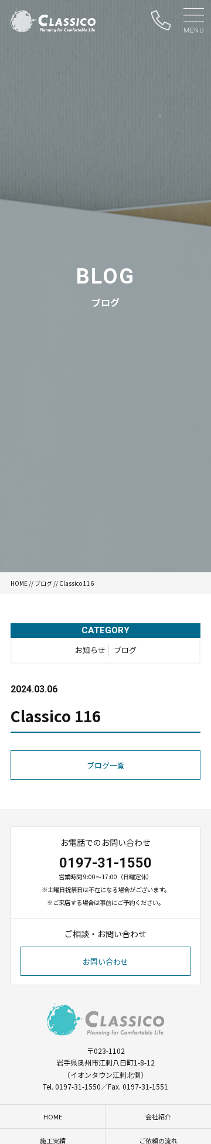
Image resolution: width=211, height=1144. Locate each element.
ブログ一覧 (106, 765)
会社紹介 (158, 1116)
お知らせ (90, 649)
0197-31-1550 (105, 863)
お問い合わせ (105, 961)
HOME (19, 583)
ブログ (43, 583)
